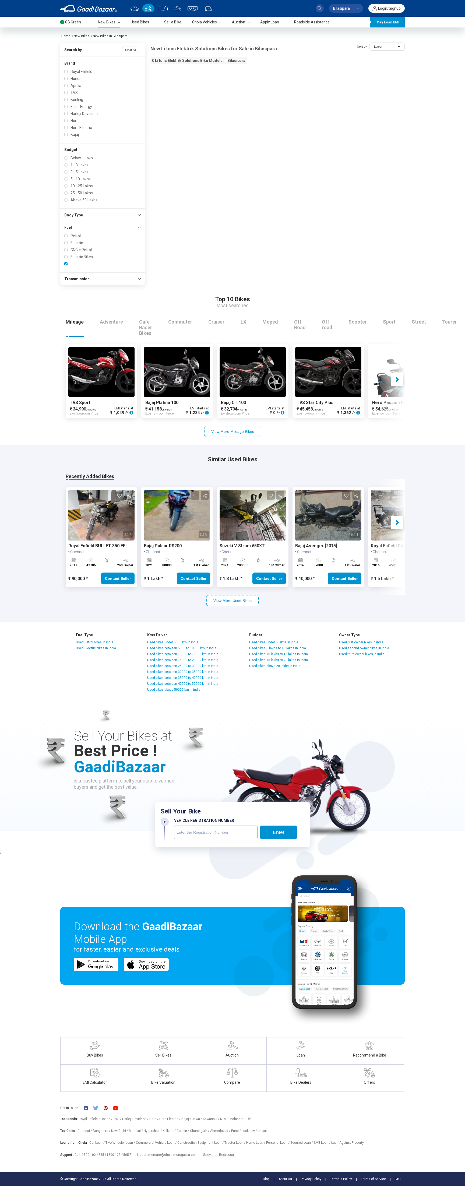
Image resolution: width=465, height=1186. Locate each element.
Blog (266, 1179)
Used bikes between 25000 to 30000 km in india (182, 666)
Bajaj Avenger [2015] (316, 545)
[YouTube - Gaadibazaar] (118, 1107)
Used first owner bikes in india (361, 642)
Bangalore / (102, 1131)
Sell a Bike (172, 22)
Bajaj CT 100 (233, 402)
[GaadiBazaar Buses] (192, 8)
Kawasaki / (211, 1119)
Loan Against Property (347, 1143)
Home (65, 36)
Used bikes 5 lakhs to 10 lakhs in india (277, 648)
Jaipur (262, 1131)
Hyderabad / (153, 1131)
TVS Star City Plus (315, 402)
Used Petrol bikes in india (94, 642)
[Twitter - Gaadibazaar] (98, 1107)
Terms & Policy (341, 1179)
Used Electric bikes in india (96, 648)
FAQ (398, 1179)
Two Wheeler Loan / (120, 1143)
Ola (249, 1119)
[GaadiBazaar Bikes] (148, 8)
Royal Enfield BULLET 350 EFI (97, 545)
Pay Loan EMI (388, 22)
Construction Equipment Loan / (200, 1143)
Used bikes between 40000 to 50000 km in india (182, 684)
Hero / (154, 1119)
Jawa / (197, 1119)
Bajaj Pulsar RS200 (163, 545)
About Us (285, 1179)
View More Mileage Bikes (232, 431)
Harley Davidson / (135, 1119)
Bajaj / (186, 1119)
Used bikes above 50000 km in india (173, 690)
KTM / (225, 1119)
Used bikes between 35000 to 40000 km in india (182, 678)
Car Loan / (97, 1143)
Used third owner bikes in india (362, 654)
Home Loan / (256, 1143)
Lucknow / (250, 1131)
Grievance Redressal (219, 1155)
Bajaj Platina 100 (161, 402)
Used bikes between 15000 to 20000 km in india (182, 660)
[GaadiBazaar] (88, 8)
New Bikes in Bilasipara (110, 36)
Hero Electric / (170, 1119)
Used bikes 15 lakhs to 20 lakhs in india (278, 660)
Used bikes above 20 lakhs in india (274, 666)
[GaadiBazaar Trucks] (163, 8)
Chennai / (85, 1131)
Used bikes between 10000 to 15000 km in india (182, 654)
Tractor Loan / (235, 1143)
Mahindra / (238, 1119)
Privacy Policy (311, 1179)
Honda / (107, 1119)
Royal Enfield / (90, 1119)
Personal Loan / (278, 1143)
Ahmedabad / (220, 1131)
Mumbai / (136, 1131)
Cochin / (183, 1131)
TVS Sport (80, 402)
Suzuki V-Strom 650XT (242, 545)
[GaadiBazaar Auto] (208, 8)
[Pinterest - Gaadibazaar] (108, 1107)
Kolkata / (170, 1131)
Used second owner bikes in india (364, 648)
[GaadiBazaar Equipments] (177, 8)
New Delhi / (120, 1131)
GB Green (73, 22)
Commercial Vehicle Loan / (156, 1143)
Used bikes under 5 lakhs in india (273, 642)
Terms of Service (373, 1179)
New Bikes (81, 36)
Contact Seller (118, 578)
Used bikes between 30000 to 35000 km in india (182, 672)
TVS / (117, 1119)
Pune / (236, 1131)
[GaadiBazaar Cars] (134, 8)
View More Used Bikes (232, 600)
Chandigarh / (200, 1131)
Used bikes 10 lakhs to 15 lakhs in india (278, 654)
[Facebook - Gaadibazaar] (88, 1107)
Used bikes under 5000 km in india (172, 642)
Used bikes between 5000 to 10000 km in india (181, 648)
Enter (278, 832)
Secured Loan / (302, 1143)
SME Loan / (322, 1143)
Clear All (130, 49)
